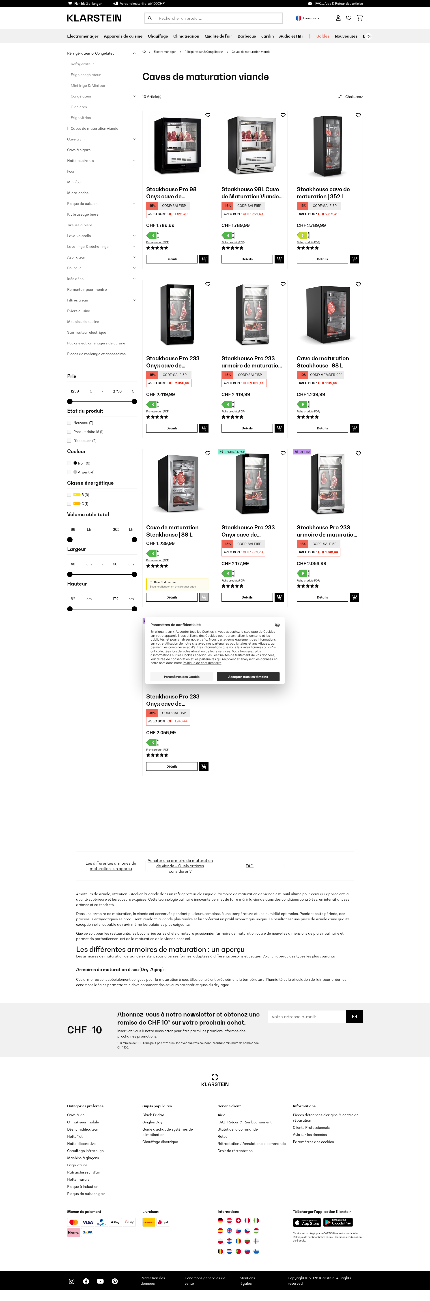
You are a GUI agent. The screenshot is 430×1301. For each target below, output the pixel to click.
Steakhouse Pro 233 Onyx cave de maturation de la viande (177, 362)
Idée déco (75, 278)
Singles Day (152, 1122)
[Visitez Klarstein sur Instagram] (71, 1281)
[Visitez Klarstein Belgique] (220, 1251)
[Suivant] (368, 36)
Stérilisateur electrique (86, 332)
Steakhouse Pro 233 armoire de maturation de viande (251, 362)
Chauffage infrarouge (85, 1150)
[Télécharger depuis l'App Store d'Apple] (307, 1222)
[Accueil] (148, 51)
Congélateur (81, 96)
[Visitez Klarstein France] (247, 1220)
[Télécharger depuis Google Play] (338, 1222)
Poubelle (74, 268)
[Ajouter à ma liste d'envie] (207, 115)
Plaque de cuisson (82, 203)
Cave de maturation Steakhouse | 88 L (323, 362)
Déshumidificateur (82, 1129)
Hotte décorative (81, 1143)
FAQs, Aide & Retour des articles (339, 3)
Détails (172, 259)
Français (309, 18)
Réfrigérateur (82, 64)
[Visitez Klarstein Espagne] (220, 1230)
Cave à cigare (79, 150)
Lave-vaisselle (79, 235)
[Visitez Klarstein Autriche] (229, 1220)
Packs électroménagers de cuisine (96, 343)
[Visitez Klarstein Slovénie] (247, 1251)
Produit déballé (88, 432)
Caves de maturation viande (94, 128)
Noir (83, 463)
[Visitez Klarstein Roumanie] (238, 1241)
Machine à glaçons (83, 1158)
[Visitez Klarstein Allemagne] (220, 1220)
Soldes (322, 36)
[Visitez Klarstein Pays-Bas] (229, 1251)
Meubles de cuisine (83, 321)
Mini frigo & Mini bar (88, 85)
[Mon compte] (338, 18)
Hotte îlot (75, 1136)
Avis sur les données (310, 1134)
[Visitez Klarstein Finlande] (256, 1241)
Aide (221, 1115)
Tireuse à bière (79, 225)
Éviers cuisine (78, 311)
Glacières (79, 107)
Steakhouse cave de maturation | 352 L (323, 193)
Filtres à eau (77, 300)
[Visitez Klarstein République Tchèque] (247, 1230)
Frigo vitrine (81, 117)
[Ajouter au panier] (204, 259)
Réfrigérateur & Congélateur (91, 53)
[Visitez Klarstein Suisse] (238, 1220)
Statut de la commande (238, 1129)
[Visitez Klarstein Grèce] (256, 1251)
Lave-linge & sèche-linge (88, 246)
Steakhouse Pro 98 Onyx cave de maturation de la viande (177, 193)
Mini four (74, 182)
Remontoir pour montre (87, 289)
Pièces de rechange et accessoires (96, 354)
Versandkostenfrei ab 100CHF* (142, 3)
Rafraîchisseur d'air (83, 1172)
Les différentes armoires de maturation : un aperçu (111, 866)
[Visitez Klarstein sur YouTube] (100, 1281)
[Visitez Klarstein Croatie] (229, 1241)
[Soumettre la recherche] (150, 18)
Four (71, 171)
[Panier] (360, 18)
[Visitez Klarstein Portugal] (238, 1251)
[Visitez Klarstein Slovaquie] (238, 1230)
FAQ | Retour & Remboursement (245, 1122)
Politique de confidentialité (309, 1237)
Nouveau (83, 423)
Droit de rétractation (235, 1150)
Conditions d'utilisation (348, 1237)
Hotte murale (78, 1179)
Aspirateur (76, 257)
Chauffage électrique (160, 1142)
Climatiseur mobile (83, 1122)
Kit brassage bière (83, 214)
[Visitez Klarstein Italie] (256, 1220)
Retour (223, 1136)
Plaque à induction (82, 1186)
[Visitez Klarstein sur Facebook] (86, 1281)
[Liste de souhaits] (348, 18)
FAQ (250, 866)
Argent (85, 472)
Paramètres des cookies (313, 1142)
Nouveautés (346, 36)
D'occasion (84, 441)
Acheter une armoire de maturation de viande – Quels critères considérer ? (180, 866)
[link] (177, 145)
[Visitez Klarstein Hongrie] (256, 1230)
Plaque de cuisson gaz (86, 1193)
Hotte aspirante (80, 160)
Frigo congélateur (86, 74)
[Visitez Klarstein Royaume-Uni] (229, 1230)
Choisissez (354, 96)
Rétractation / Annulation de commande (252, 1143)
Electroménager (165, 51)
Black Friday (153, 1115)
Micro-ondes (77, 193)
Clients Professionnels (311, 1127)
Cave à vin (75, 139)
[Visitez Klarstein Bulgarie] (247, 1241)
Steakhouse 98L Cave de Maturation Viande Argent (250, 193)
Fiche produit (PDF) (157, 242)
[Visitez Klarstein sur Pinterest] (114, 1281)
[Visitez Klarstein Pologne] (220, 1241)
